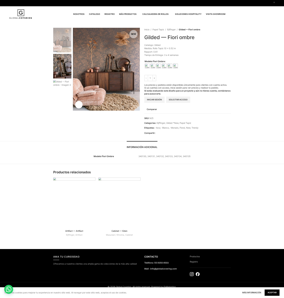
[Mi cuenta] (268, 14)
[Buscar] (273, 14)
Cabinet (129, 235)
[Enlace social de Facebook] (11, 3)
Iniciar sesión (154, 99)
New (188, 127)
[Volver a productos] (225, 29)
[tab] (142, 145)
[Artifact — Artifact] (74, 203)
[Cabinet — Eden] (119, 203)
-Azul (157, 127)
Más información (252, 292)
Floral (182, 127)
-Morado (174, 127)
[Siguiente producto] (229, 29)
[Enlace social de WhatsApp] (164, 133)
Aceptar (272, 292)
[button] (8, 289)
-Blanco (165, 127)
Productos (195, 256)
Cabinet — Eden (119, 231)
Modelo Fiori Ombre (155, 61)
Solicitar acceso (178, 99)
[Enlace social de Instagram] (15, 3)
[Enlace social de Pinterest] (160, 133)
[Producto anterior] (222, 29)
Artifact (78, 235)
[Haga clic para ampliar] (79, 104)
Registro (194, 261)
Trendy (195, 127)
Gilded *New (172, 123)
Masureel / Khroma (115, 235)
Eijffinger (171, 29)
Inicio (146, 29)
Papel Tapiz (158, 29)
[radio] (147, 66)
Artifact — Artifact (74, 231)
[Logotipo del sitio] (20, 14)
